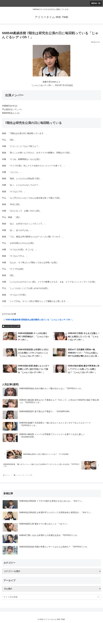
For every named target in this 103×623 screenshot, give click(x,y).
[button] (98, 597)
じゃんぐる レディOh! (12, 326)
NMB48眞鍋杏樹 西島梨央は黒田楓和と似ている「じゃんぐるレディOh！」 (40, 320)
